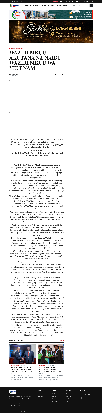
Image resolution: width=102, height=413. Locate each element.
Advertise (68, 396)
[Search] (91, 5)
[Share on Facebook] (55, 75)
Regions (54, 398)
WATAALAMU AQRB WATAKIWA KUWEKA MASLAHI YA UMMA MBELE (50, 369)
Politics (40, 394)
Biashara (37, 5)
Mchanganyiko (18, 48)
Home (27, 5)
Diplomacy (55, 401)
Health (65, 5)
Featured (59, 5)
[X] (85, 394)
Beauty (32, 5)
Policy (39, 401)
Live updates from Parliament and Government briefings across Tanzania (75, 1)
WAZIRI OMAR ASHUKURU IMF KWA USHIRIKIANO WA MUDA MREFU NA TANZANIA (22, 369)
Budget (54, 396)
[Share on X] (59, 75)
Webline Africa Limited (42, 411)
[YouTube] (89, 394)
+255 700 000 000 (16, 405)
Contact (68, 398)
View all (62, 340)
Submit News (69, 401)
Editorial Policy (89, 411)
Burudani (44, 5)
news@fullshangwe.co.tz (17, 403)
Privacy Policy (77, 411)
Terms (83, 411)
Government (41, 396)
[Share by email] (62, 75)
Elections (54, 394)
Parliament (40, 398)
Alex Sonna (14, 74)
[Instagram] (81, 398)
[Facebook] (81, 394)
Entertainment (52, 5)
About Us (68, 394)
